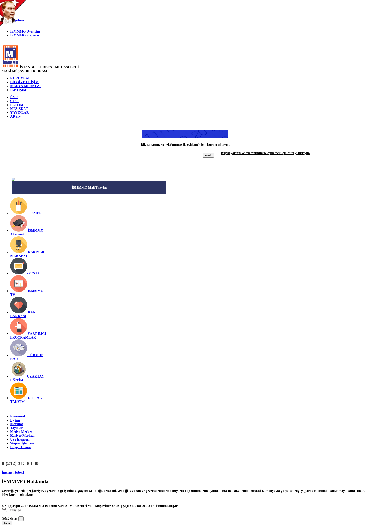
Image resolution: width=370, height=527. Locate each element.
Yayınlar (16, 428)
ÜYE (14, 97)
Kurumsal (17, 416)
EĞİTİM (16, 105)
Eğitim (15, 420)
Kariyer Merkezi (22, 435)
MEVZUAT (19, 108)
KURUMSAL (20, 78)
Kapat (7, 523)
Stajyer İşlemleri (22, 443)
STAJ (14, 101)
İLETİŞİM (18, 90)
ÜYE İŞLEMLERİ (39, 472)
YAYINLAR (19, 112)
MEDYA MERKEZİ (25, 86)
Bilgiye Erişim (20, 447)
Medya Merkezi (21, 431)
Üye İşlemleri (19, 439)
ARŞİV (15, 116)
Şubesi (13, 472)
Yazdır (208, 155)
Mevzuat (16, 424)
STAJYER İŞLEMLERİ (72, 472)
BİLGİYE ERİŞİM (24, 82)
